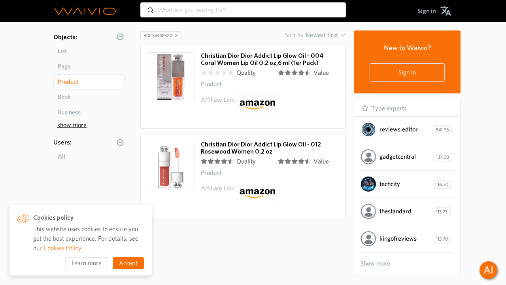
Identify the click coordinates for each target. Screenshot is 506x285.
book (64, 97)
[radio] (204, 73)
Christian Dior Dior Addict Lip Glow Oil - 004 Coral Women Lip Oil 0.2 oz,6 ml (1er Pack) (262, 59)
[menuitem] (426, 11)
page (64, 66)
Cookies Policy (62, 248)
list (62, 51)
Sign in (407, 72)
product (68, 82)
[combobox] (243, 6)
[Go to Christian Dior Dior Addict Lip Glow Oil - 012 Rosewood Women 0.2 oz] (171, 176)
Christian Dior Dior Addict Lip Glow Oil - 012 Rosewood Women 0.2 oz (261, 148)
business (69, 112)
